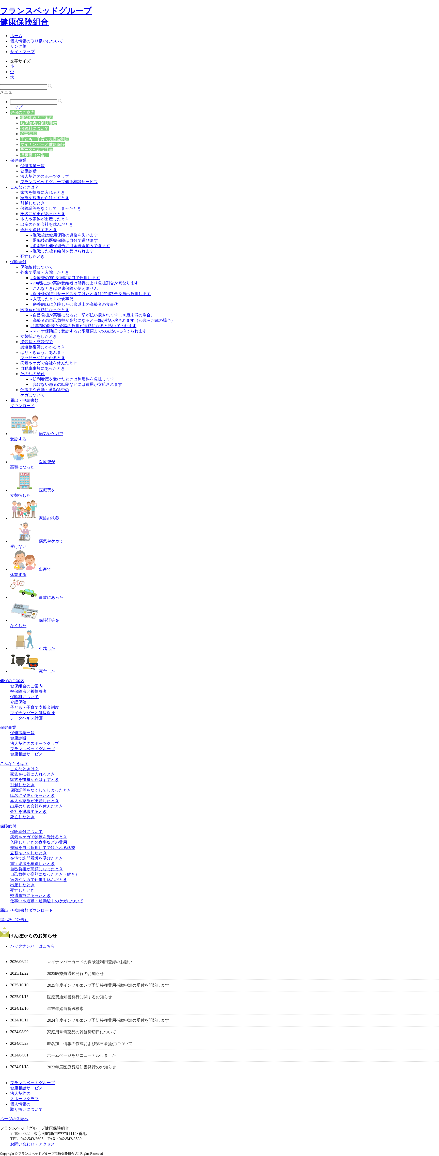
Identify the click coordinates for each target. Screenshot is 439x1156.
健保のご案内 (22, 112)
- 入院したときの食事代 (51, 299)
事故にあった (51, 597)
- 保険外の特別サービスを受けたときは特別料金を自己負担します (90, 294)
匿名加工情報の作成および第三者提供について (89, 1043)
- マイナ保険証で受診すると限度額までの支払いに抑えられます (88, 331)
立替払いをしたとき (38, 336)
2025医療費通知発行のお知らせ (75, 973)
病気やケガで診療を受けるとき (38, 837)
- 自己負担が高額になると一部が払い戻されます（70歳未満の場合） (92, 315)
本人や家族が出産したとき (44, 219)
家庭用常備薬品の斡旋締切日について (81, 1032)
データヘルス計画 (36, 150)
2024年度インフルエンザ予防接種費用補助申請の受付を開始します (108, 1020)
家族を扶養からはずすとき (44, 198)
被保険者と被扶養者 (38, 123)
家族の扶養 (49, 518)
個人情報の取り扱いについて (36, 41)
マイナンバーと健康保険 (42, 144)
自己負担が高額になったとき (36, 869)
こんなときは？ (24, 187)
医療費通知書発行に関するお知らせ (79, 997)
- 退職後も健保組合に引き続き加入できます (70, 246)
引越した (47, 648)
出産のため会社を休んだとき (46, 224)
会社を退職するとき (38, 230)
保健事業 (18, 160)
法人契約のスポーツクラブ (44, 176)
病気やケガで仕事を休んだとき (38, 879)
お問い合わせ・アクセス (32, 1144)
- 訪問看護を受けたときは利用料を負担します (72, 379)
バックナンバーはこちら (32, 946)
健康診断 (28, 171)
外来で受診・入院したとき (44, 272)
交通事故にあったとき (30, 895)
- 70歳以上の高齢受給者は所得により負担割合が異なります (84, 283)
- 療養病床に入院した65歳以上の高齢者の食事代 (74, 304)
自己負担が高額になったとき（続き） (44, 874)
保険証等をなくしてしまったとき (50, 208)
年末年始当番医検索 (65, 1008)
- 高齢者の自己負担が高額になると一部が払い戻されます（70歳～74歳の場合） (102, 320)
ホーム (16, 36)
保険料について (34, 128)
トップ (16, 107)
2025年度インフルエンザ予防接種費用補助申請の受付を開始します (108, 985)
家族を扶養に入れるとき (42, 192)
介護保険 (28, 134)
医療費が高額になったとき (44, 310)
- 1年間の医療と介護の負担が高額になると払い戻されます (83, 326)
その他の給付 (32, 374)
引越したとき (32, 203)
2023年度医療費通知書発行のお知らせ (81, 1067)
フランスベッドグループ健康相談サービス (59, 182)
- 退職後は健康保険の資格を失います (64, 235)
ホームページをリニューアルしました (81, 1055)
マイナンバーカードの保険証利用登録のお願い (89, 962)
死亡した (47, 671)
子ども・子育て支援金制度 (44, 139)
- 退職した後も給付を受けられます (62, 251)
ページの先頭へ (14, 1119)
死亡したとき (32, 256)
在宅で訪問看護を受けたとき (36, 858)
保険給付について (36, 267)
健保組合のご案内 (36, 118)
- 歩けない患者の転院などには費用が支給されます (76, 384)
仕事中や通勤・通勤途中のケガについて (46, 901)
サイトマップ (22, 52)
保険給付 (18, 262)
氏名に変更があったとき (42, 214)
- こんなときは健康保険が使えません (64, 288)
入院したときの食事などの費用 (38, 842)
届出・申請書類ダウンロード (26, 910)
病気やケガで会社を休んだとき (48, 363)
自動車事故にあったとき (42, 368)
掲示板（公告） (34, 155)
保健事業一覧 (32, 166)
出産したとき (22, 885)
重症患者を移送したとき (32, 863)
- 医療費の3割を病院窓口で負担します (65, 278)
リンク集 (18, 46)
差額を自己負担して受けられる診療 (42, 847)
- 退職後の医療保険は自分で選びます (64, 240)
